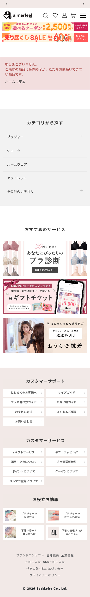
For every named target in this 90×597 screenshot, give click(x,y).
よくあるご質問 (67, 412)
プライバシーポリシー (45, 575)
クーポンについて (66, 471)
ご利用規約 (33, 562)
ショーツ (13, 150)
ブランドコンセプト (30, 555)
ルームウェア (17, 164)
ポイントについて (23, 471)
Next (83, 4)
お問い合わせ (23, 421)
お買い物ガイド (67, 402)
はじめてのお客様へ (24, 393)
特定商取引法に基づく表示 (45, 569)
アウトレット (17, 178)
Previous (6, 4)
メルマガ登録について (24, 481)
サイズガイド (66, 393)
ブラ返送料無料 (67, 462)
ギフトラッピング (66, 452)
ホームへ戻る (15, 81)
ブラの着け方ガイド (24, 402)
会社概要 (53, 555)
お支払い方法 (23, 412)
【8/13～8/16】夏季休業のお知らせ (51, 4)
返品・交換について (24, 462)
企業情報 (67, 555)
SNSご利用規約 (54, 562)
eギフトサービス (24, 452)
